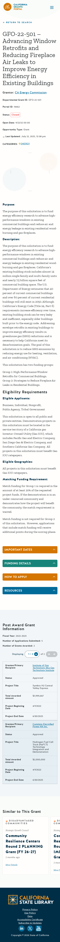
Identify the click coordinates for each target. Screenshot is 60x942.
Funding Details (17, 563)
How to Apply (15, 577)
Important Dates (18, 550)
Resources (13, 591)
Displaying (17, 654)
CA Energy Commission (31, 92)
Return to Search (19, 23)
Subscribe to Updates (30, 922)
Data (30, 916)
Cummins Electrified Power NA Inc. (43, 725)
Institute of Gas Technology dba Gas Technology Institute (43, 668)
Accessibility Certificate (30, 919)
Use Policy (30, 912)
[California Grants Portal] (16, 7)
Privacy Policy (30, 909)
